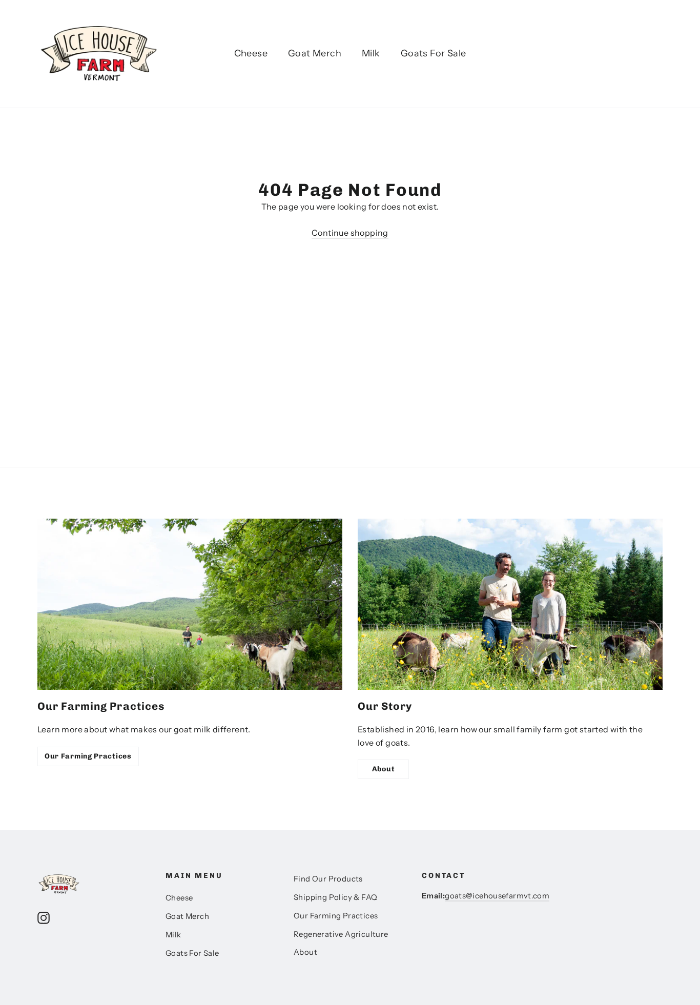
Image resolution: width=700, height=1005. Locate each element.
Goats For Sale (433, 53)
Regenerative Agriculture (341, 934)
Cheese (250, 53)
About (383, 769)
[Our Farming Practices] (189, 604)
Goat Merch (314, 53)
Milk (371, 53)
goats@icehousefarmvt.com (497, 895)
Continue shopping (350, 233)
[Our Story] (510, 604)
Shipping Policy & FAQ (335, 897)
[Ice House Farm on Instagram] (43, 917)
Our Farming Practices (88, 756)
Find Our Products (328, 879)
